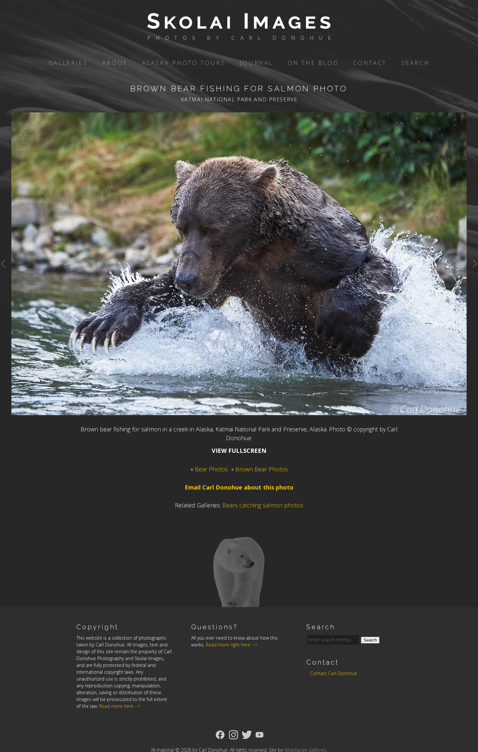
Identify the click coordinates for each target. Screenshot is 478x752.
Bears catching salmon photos (262, 505)
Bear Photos (211, 469)
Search (415, 63)
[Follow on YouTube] (259, 734)
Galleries (67, 63)
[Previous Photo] (5, 273)
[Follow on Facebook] (220, 734)
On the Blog (313, 63)
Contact (370, 63)
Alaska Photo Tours (183, 63)
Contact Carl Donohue (333, 673)
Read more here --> (119, 706)
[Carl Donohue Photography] (239, 35)
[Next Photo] (472, 273)
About (114, 63)
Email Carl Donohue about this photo (239, 487)
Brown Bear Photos (261, 469)
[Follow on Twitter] (247, 734)
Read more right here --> (232, 645)
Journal (256, 63)
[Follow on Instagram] (233, 734)
